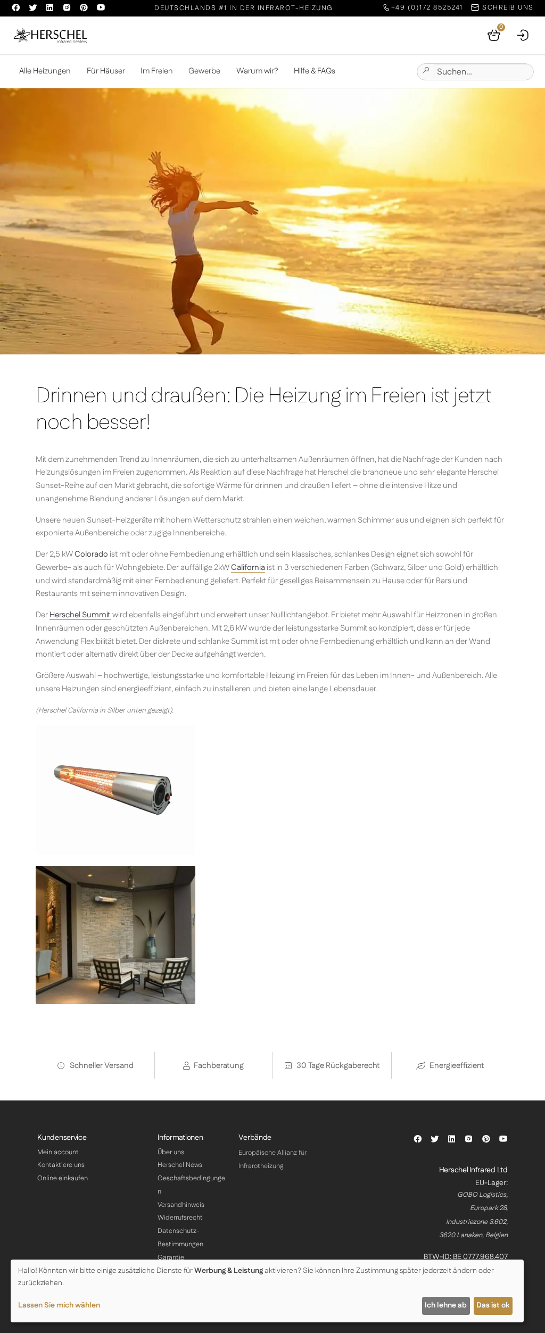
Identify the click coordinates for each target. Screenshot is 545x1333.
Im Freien (157, 71)
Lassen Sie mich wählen (59, 1305)
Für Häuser (106, 71)
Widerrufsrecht (180, 1217)
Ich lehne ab (446, 1305)
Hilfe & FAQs (314, 71)
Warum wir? (257, 71)
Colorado (91, 554)
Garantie (171, 1257)
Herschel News (180, 1165)
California (248, 567)
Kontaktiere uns (61, 1165)
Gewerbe (204, 71)
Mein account (58, 1152)
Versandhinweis (181, 1205)
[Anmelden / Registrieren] (523, 35)
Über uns (171, 1152)
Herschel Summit (80, 614)
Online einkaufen (62, 1178)
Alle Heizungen (45, 71)
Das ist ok (492, 1305)
